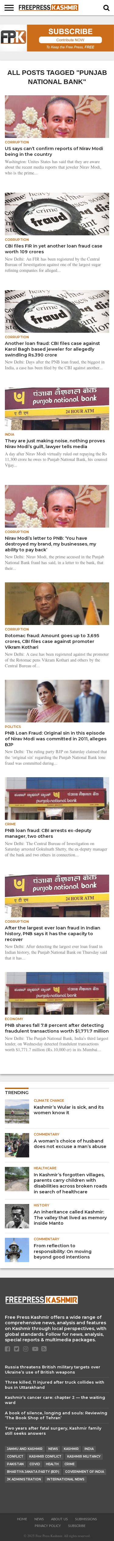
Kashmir (71, 1449)
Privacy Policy (48, 1526)
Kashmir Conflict (45, 1457)
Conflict (15, 1457)
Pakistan (15, 1464)
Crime (69, 1464)
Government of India (84, 1472)
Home (22, 1519)
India (89, 1449)
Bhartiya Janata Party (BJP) (33, 1472)
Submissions (86, 1519)
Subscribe (76, 1526)
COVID (34, 1464)
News (53, 1449)
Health (52, 1464)
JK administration (24, 1479)
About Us (59, 1519)
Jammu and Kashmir (25, 1449)
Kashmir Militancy (84, 1457)
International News (66, 1479)
